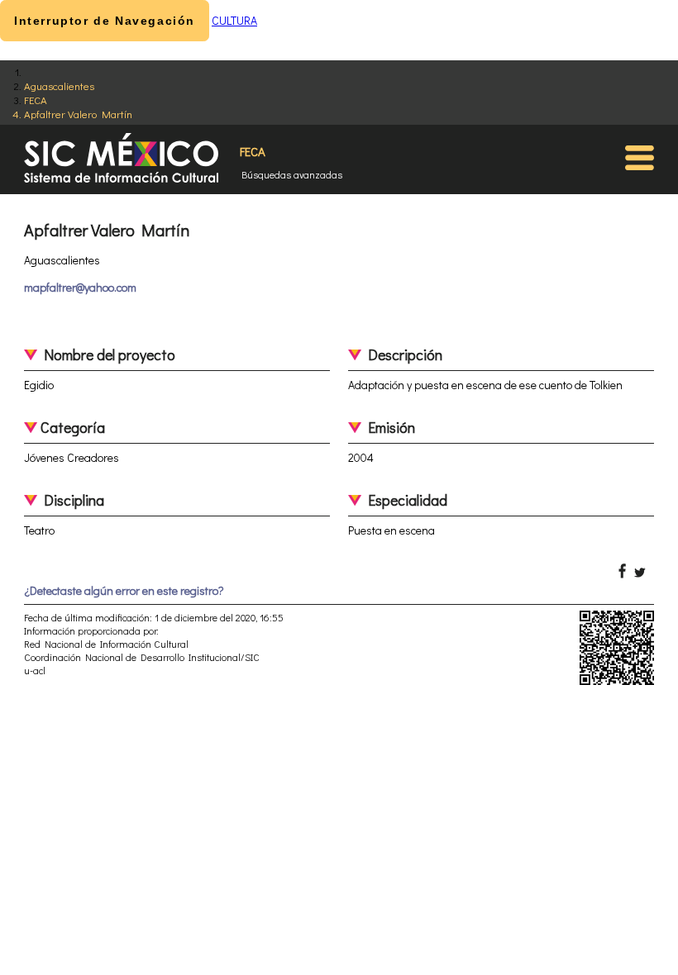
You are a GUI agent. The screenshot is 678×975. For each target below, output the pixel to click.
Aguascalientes (59, 85)
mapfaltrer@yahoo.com (80, 287)
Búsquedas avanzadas (291, 174)
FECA (35, 100)
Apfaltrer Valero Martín (78, 114)
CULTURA (234, 20)
